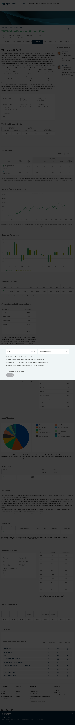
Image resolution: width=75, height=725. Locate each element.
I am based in (10, 348)
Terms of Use (41, 359)
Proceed (10, 375)
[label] (21, 351)
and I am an (41, 348)
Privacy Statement (43, 362)
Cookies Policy (41, 365)
